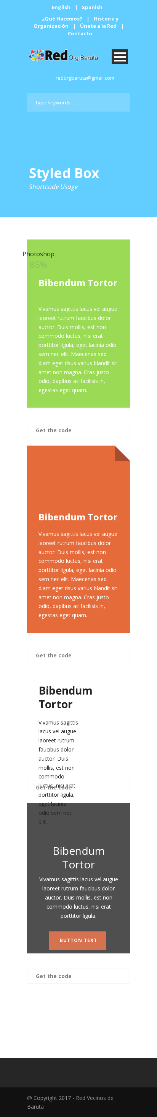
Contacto (80, 33)
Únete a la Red (98, 25)
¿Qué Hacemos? (62, 18)
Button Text (78, 940)
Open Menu (120, 56)
